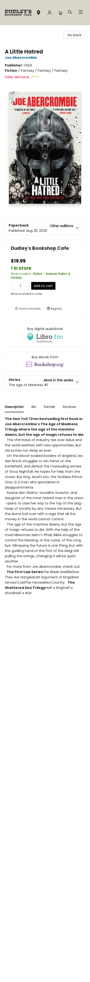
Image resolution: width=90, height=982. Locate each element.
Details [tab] (49, 406)
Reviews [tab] (69, 406)
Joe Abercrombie (21, 57)
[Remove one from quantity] (14, 285)
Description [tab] (14, 406)
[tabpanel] (45, 511)
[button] (38, 13)
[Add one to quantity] (27, 285)
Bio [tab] (33, 406)
